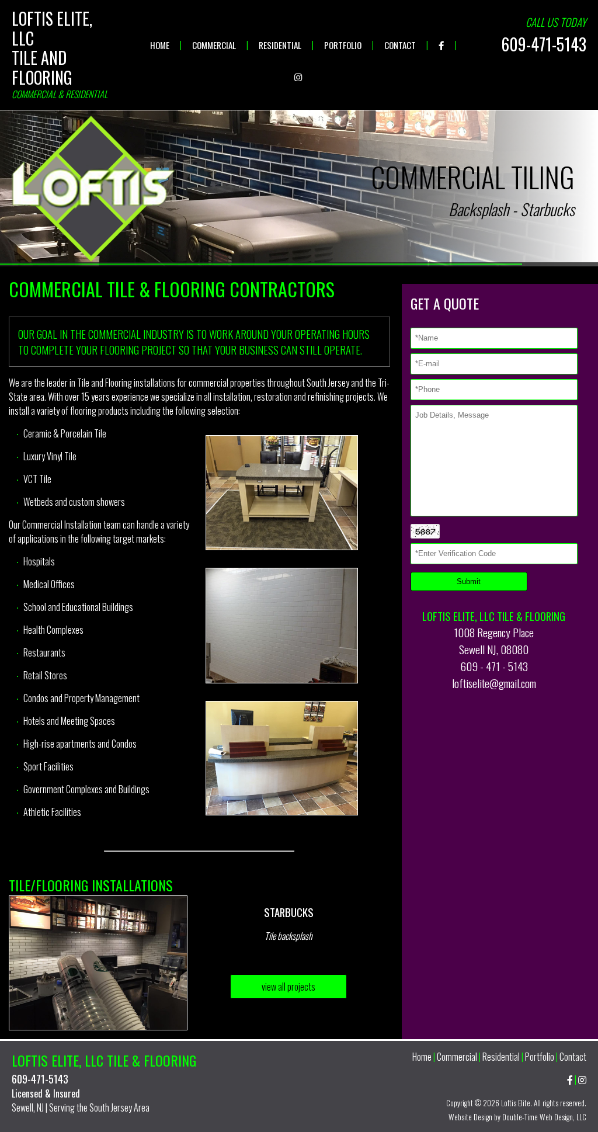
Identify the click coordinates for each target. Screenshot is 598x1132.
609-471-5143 (543, 44)
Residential (281, 45)
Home (160, 45)
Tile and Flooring (42, 67)
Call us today (556, 22)
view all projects (288, 987)
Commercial (215, 45)
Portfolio (343, 45)
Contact (401, 45)
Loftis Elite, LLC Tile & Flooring (104, 1060)
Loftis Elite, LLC (52, 28)
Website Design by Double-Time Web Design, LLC (517, 1117)
